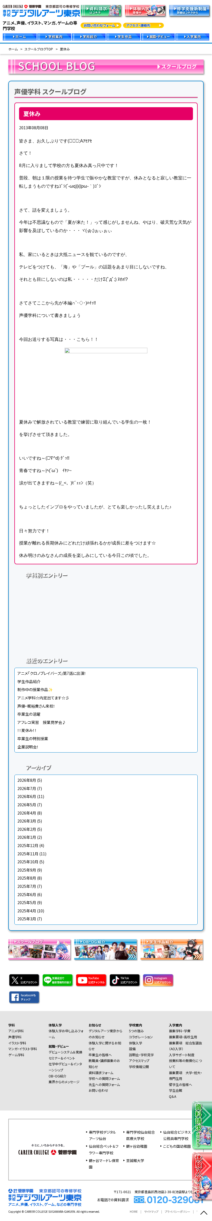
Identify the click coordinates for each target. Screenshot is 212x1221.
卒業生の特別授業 (32, 738)
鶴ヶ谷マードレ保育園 (104, 1163)
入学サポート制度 (181, 1054)
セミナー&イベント (62, 1058)
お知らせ (95, 1025)
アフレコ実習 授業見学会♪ (41, 722)
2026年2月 (26, 829)
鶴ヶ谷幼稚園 (136, 1146)
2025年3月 (26, 918)
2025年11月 (27, 853)
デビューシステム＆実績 (65, 1052)
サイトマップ (151, 1211)
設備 (132, 1048)
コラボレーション (141, 1036)
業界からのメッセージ (64, 1081)
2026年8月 (26, 780)
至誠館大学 (135, 1160)
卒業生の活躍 (28, 714)
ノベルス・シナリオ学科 (153, 622)
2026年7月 (26, 788)
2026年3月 (26, 821)
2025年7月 (26, 886)
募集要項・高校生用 (183, 1036)
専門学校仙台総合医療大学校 (140, 1135)
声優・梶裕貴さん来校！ (36, 706)
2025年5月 (26, 902)
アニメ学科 (58, 589)
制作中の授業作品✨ (35, 689)
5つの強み (136, 1030)
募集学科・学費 (179, 1030)
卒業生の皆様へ (100, 1054)
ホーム (13, 49)
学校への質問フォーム (104, 1078)
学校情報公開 (139, 1066)
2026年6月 (26, 796)
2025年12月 (27, 845)
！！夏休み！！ (27, 730)
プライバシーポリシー (177, 1211)
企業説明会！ (28, 747)
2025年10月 (27, 861)
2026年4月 (26, 813)
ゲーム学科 (58, 622)
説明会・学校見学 (141, 1054)
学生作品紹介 (29, 681)
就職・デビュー (59, 1046)
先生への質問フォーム (104, 1084)
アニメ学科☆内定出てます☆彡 (43, 697)
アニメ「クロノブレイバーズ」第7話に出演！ (51, 673)
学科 (11, 1025)
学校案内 (135, 1025)
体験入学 (55, 1025)
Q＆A (172, 1096)
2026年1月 (26, 837)
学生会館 (175, 1090)
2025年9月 (26, 870)
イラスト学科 (58, 606)
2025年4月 (26, 910)
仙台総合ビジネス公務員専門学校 (177, 1135)
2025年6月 (26, 894)
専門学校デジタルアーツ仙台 (102, 1135)
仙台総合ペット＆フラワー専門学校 (103, 1149)
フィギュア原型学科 (58, 639)
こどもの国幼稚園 (177, 1146)
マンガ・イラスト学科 (153, 606)
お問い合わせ (98, 1090)
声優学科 (153, 589)
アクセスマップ (139, 1060)
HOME (134, 1211)
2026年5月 (26, 804)
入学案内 (175, 1025)
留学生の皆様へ (180, 1084)
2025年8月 (26, 878)
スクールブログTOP (39, 49)
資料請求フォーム (101, 1072)
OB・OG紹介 (58, 1076)
